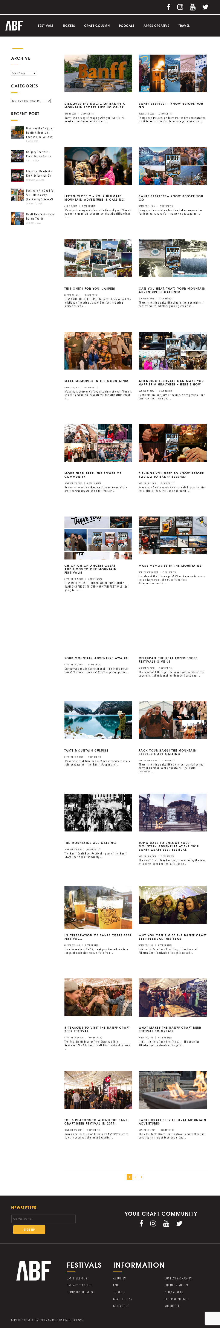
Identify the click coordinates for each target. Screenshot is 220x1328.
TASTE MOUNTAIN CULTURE (86, 750)
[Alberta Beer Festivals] (14, 25)
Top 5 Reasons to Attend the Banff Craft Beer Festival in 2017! (96, 1121)
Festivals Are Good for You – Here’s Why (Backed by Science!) (40, 195)
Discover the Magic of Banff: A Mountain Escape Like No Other (40, 132)
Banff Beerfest (78, 1278)
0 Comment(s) (87, 113)
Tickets (69, 25)
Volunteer (172, 1306)
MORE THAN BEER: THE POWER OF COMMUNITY (92, 475)
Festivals (45, 25)
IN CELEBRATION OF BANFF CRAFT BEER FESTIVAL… (98, 937)
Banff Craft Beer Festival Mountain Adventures (172, 1121)
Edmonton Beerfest (81, 1292)
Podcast (126, 25)
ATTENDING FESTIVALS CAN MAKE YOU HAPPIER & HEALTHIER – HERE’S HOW (171, 382)
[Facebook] (169, 7)
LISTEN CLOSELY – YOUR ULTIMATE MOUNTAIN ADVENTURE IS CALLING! (95, 198)
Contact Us (121, 1306)
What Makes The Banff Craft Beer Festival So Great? (170, 1029)
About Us (119, 1278)
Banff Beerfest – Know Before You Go (171, 105)
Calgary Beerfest (79, 1285)
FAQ (115, 1285)
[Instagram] (180, 7)
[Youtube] (193, 7)
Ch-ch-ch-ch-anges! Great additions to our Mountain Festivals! (90, 569)
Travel (184, 25)
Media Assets (174, 1292)
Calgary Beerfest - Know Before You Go (38, 154)
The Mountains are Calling (90, 843)
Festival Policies (177, 1299)
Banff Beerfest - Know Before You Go (40, 216)
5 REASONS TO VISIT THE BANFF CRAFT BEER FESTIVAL (97, 1029)
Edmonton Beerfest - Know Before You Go (39, 173)
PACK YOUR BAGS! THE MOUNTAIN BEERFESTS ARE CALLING (168, 752)
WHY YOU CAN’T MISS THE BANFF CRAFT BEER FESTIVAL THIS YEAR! (173, 937)
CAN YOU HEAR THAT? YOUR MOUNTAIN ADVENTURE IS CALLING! (172, 290)
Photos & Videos (176, 1285)
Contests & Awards (178, 1278)
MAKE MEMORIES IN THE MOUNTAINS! (96, 381)
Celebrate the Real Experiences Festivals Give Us (168, 659)
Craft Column (97, 25)
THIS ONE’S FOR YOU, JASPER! (90, 288)
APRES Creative (156, 25)
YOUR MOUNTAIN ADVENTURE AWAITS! (96, 658)
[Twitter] (205, 7)
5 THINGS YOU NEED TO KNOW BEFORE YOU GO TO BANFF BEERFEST (171, 475)
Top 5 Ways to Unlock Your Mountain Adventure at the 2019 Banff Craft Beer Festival (169, 846)
